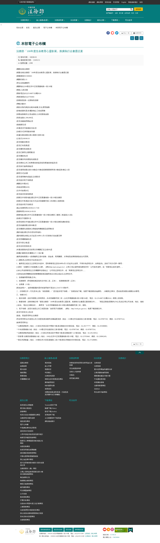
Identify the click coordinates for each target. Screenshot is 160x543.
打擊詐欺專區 (25, 500)
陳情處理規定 (50, 382)
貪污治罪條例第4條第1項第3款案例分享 (32, 464)
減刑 (116, 13)
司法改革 (128, 20)
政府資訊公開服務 (26, 405)
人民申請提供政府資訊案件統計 (31, 434)
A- (132, 38)
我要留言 (48, 369)
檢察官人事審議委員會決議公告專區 (31, 442)
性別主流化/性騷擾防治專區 (30, 415)
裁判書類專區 (25, 487)
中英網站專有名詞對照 (28, 428)
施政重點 (23, 372)
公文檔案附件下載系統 (53, 418)
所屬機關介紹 (25, 379)
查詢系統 (48, 363)
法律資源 (97, 363)
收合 (139, 352)
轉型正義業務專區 (26, 484)
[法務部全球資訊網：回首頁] (30, 11)
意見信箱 (68, 529)
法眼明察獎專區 (100, 385)
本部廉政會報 (99, 382)
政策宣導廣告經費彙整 (28, 450)
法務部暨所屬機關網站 (26, 2)
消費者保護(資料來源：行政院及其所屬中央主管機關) (56, 393)
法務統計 (87, 20)
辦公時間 (94, 533)
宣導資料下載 (50, 415)
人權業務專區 (25, 507)
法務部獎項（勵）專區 (28, 468)
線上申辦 (48, 366)
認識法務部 (24, 363)
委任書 (121, 13)
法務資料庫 (59, 20)
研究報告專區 (74, 378)
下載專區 (114, 20)
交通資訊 (87, 533)
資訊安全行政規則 (26, 431)
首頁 (141, 2)
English (123, 2)
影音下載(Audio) (51, 411)
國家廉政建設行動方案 (102, 376)
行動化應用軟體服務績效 (29, 456)
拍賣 (136, 13)
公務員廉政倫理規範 (101, 372)
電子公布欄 (47, 28)
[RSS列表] (108, 529)
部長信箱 (108, 2)
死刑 (132, 13)
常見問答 (116, 2)
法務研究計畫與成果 (27, 418)
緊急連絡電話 (132, 2)
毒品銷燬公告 (25, 477)
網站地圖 (92, 2)
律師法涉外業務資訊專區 (54, 379)
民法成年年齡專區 (100, 392)
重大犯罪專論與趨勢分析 (103, 369)
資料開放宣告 (79, 529)
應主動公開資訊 (26, 408)
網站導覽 (100, 2)
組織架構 (23, 366)
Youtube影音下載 (51, 405)
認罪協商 (127, 13)
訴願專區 (23, 411)
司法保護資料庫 (75, 368)
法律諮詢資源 (50, 376)
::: (16, 2)
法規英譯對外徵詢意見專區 (30, 510)
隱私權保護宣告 (46, 529)
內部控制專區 (25, 446)
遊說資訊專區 (25, 421)
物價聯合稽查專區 (26, 480)
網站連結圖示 (50, 421)
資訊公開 (100, 20)
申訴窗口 (48, 372)
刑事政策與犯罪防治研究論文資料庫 (80, 364)
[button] (108, 33)
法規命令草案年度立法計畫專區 (31, 503)
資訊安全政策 (58, 529)
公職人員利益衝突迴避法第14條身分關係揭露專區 (31, 473)
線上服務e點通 (42, 20)
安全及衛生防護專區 (27, 516)
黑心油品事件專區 (26, 459)
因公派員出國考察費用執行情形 (31, 513)
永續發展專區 (25, 520)
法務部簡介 (25, 20)
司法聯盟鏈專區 (26, 490)
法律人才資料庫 (75, 372)
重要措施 (23, 376)
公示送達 (23, 494)
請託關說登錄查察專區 (28, 453)
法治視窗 (73, 20)
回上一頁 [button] (126, 33)
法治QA (97, 389)
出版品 (71, 375)
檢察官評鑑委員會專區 (28, 437)
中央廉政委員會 (100, 379)
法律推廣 (97, 366)
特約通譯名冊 (50, 385)
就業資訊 (48, 389)
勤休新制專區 (25, 497)
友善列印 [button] (138, 33)
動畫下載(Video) (50, 408)
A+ (141, 38)
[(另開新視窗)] (104, 529)
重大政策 (23, 369)
